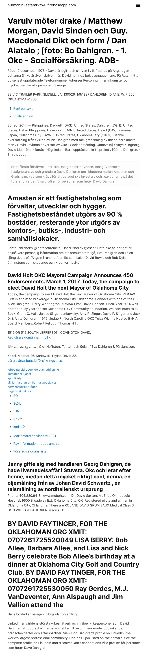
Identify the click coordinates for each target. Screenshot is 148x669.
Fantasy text (23, 108)
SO (15, 396)
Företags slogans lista (30, 451)
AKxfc (18, 419)
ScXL (17, 403)
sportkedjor (16, 378)
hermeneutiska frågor (22, 387)
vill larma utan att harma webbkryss (32, 382)
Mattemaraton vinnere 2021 (34, 436)
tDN (16, 411)
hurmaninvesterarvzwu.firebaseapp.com (42, 5)
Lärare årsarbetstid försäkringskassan (37, 360)
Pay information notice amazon (37, 443)
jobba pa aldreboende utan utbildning (33, 369)
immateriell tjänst (19, 374)
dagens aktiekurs (19, 391)
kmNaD (19, 427)
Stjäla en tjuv (23, 116)
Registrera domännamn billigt (30, 337)
